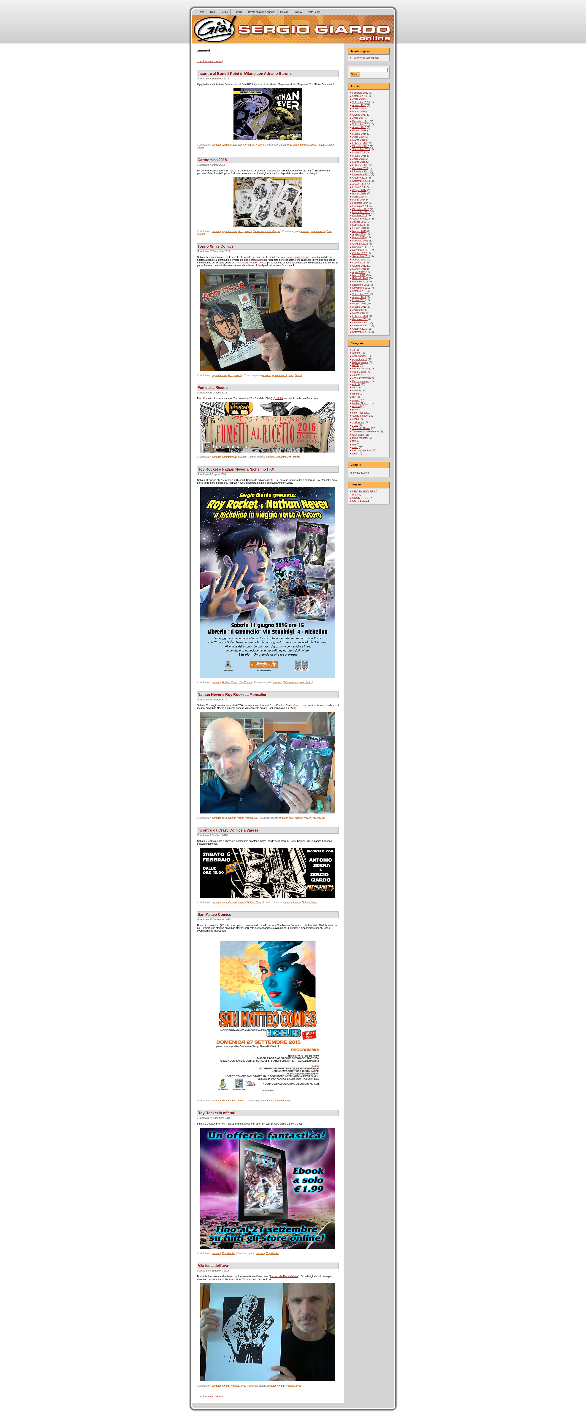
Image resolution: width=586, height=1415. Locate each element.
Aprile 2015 (358, 158)
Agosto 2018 (359, 105)
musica (356, 400)
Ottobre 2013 (359, 215)
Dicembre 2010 (360, 322)
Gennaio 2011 (360, 319)
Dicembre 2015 (360, 146)
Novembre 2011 (361, 287)
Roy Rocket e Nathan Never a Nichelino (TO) (236, 469)
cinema (356, 375)
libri (354, 397)
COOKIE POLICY (362, 497)
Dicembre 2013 (360, 209)
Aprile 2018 (358, 108)
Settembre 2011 (361, 294)
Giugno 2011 (359, 303)
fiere (240, 231)
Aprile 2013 (358, 234)
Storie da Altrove (361, 428)
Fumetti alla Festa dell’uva (284, 1276)
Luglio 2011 (358, 300)
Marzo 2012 (359, 275)
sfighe (355, 418)
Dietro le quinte (360, 381)
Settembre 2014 (361, 180)
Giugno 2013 (359, 228)
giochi (355, 393)
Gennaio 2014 (360, 206)
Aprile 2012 (358, 272)
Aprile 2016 (358, 136)
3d (353, 349)
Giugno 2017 (359, 114)
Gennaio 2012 (360, 281)
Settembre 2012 (361, 256)
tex (354, 440)
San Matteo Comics (214, 914)
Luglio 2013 (358, 224)
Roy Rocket (245, 682)
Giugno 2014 (359, 190)
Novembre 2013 (361, 212)
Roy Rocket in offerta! (216, 1113)
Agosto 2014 (359, 184)
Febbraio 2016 (360, 143)
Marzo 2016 (359, 139)
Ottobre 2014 (359, 177)
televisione (358, 434)
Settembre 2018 (361, 102)
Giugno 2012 (359, 265)
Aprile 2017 (358, 118)
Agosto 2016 (359, 127)
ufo (354, 444)
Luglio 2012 (358, 262)
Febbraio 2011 (360, 316)
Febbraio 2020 (360, 92)
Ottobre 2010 (359, 328)
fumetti (242, 144)
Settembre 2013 (361, 218)
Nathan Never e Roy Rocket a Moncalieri (232, 695)
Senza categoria (361, 415)
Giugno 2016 (359, 130)
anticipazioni (359, 356)
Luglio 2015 (358, 152)
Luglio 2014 (358, 187)
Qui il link (278, 398)
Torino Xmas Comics (216, 246)
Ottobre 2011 (359, 291)
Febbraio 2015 (360, 165)
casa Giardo (359, 371)
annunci (216, 144)
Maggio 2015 (359, 155)
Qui (309, 841)
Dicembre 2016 (360, 121)
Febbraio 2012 (360, 278)
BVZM (355, 365)
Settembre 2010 (361, 332)
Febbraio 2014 (360, 202)
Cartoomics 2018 (212, 160)
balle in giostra (360, 362)
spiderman (358, 422)
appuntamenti (229, 144)
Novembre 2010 (361, 325)
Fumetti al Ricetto (213, 388)
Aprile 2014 (358, 196)
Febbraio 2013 (360, 240)
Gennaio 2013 (360, 243)
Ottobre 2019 (359, 96)
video (355, 447)
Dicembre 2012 (360, 247)
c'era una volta (360, 368)
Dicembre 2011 (360, 284)
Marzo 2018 (359, 111)
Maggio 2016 (359, 133)
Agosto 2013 (359, 221)
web (354, 453)
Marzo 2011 (358, 313)
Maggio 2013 (359, 231)
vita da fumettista (361, 450)
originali (356, 406)
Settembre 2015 (361, 149)
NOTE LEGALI (360, 500)
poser (355, 409)
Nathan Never (255, 144)
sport (355, 425)
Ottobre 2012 (359, 253)
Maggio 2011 (359, 306)
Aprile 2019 (358, 99)
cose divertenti (360, 378)
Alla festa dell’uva (213, 1266)
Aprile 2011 (358, 310)
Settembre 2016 (361, 124)
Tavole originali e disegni (266, 231)
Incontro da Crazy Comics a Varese (228, 830)
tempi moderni (360, 437)
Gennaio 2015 (360, 168)
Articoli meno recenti (209, 61)
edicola (356, 384)
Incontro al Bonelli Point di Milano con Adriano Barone (245, 74)
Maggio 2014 (359, 193)
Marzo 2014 (359, 199)
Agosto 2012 (359, 259)
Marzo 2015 (359, 161)
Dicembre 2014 (360, 171)
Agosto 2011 (359, 297)
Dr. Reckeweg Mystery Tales (248, 262)
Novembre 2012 (361, 250)
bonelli (312, 144)
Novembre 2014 (361, 174)
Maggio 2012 (359, 269)
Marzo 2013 (359, 237)
